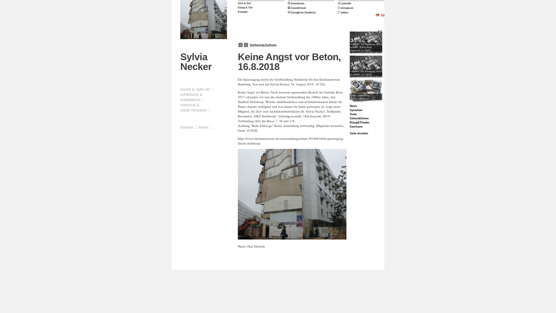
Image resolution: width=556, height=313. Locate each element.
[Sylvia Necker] (203, 19)
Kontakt (243, 11)
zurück (246, 45)
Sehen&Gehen (263, 45)
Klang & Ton (245, 7)
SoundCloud (298, 8)
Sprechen (356, 110)
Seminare (356, 126)
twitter (344, 12)
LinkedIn (345, 3)
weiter (240, 45)
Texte (353, 114)
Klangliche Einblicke (303, 12)
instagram (346, 8)
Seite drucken (359, 133)
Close (380, 32)
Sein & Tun (244, 3)
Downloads (297, 3)
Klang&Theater (359, 122)
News (353, 106)
